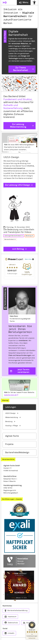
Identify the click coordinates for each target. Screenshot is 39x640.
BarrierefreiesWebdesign (17, 453)
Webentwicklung (11, 417)
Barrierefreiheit (9, 239)
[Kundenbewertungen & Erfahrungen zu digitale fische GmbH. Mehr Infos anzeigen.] (19, 510)
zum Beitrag (18, 249)
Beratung (28, 235)
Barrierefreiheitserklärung (17, 610)
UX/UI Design (10, 413)
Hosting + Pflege (11, 425)
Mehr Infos (28, 259)
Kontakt (29, 623)
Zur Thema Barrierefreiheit (20, 69)
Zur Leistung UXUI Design (17, 185)
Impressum (12, 616)
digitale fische (12, 436)
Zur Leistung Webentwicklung (18, 125)
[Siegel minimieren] (37, 625)
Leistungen (10, 407)
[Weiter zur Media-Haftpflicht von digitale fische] (19, 536)
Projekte (9, 444)
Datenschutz (13, 623)
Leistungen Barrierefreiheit (12, 235)
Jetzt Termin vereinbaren (23, 371)
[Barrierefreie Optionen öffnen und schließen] (34, 2)
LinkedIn (11, 633)
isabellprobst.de (10, 395)
